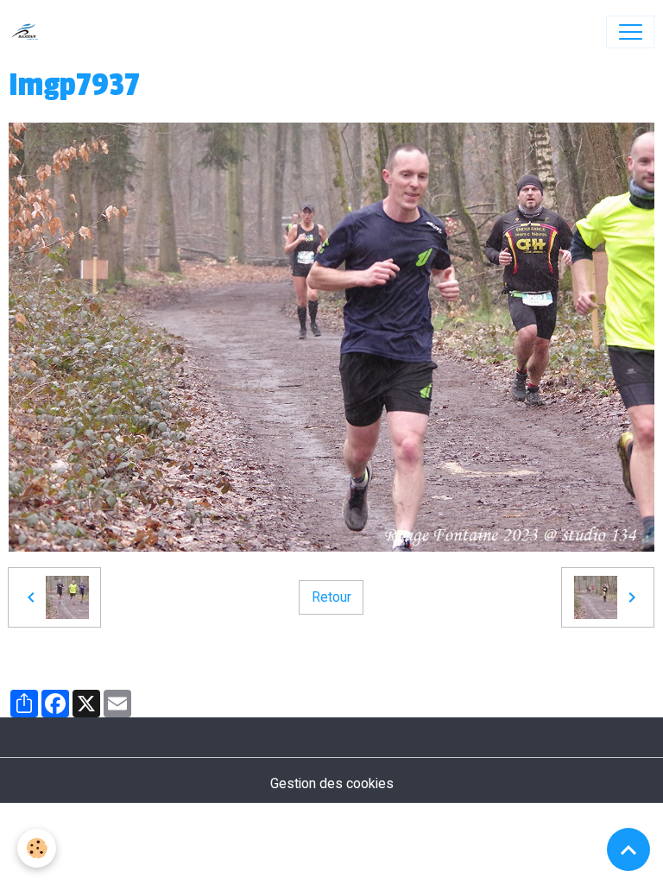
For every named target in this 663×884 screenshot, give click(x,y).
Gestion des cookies (332, 783)
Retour (331, 597)
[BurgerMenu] (630, 32)
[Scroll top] (628, 849)
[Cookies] (36, 848)
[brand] (29, 32)
